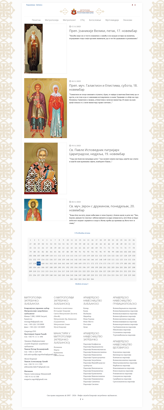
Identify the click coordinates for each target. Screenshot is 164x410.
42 (92, 244)
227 (104, 271)
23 (121, 240)
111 (55, 255)
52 (134, 244)
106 (34, 255)
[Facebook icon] (132, 5)
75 (121, 248)
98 (109, 251)
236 (34, 275)
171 (88, 263)
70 (101, 248)
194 (75, 267)
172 (92, 263)
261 (71, 279)
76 (125, 248)
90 (76, 251)
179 (121, 263)
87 (63, 251)
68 (92, 248)
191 (63, 267)
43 (96, 244)
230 (117, 271)
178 (117, 263)
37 (72, 244)
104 (133, 251)
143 (79, 259)
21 (113, 240)
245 (71, 275)
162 (51, 263)
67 (88, 248)
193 (71, 267)
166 (67, 263)
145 (88, 259)
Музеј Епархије (60, 327)
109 (46, 255)
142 (75, 259)
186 (42, 267)
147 (96, 259)
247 (79, 275)
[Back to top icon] (153, 405)
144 (84, 259)
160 (42, 263)
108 (42, 255)
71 (105, 248)
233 (129, 271)
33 (55, 244)
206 (125, 267)
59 (55, 248)
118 (84, 255)
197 (88, 267)
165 (63, 263)
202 (108, 267)
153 (121, 259)
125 (112, 255)
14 (84, 240)
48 (117, 244)
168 (75, 263)
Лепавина (58, 347)
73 (113, 248)
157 (30, 263)
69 (96, 248)
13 (80, 240)
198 (92, 267)
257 (121, 275)
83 (47, 251)
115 (71, 255)
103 (129, 251)
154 (125, 259)
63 (72, 248)
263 (79, 279)
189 (55, 267)
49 (121, 244)
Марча (56, 350)
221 (79, 271)
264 (84, 279)
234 (133, 271)
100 (117, 251)
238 (42, 275)
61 (63, 248)
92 (84, 251)
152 (117, 259)
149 (104, 259)
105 (30, 255)
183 (30, 267)
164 (59, 263)
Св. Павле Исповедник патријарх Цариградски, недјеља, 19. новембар (97, 152)
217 (63, 271)
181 (129, 263)
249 (88, 275)
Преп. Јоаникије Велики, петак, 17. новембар (103, 31)
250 (92, 275)
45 (105, 244)
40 (84, 244)
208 (133, 267)
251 (96, 275)
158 (34, 263)
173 (96, 263)
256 (117, 275)
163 (55, 263)
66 (84, 248)
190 (59, 267)
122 (100, 255)
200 (100, 267)
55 (39, 248)
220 (75, 271)
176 (108, 263)
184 (34, 267)
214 (51, 271)
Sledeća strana (81, 284)
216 (59, 271)
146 (92, 259)
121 (96, 255)
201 (104, 267)
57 (47, 248)
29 (39, 244)
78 (134, 248)
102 (125, 251)
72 (109, 248)
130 (133, 255)
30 (43, 244)
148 (100, 259)
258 (125, 275)
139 (63, 259)
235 (30, 275)
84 (51, 251)
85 (55, 251)
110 (51, 255)
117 (79, 255)
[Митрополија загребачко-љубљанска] (82, 11)
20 (109, 240)
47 (113, 244)
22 (117, 240)
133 (38, 259)
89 (72, 251)
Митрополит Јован (62, 324)
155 (129, 259)
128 (125, 255)
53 (30, 248)
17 (96, 240)
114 (67, 255)
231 (121, 271)
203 (112, 267)
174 (100, 263)
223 (88, 271)
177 (112, 263)
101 (121, 251)
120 (92, 255)
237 (38, 275)
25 (130, 240)
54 (35, 248)
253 (104, 275)
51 (130, 244)
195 (79, 267)
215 (55, 271)
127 (121, 255)
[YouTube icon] (135, 5)
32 (51, 244)
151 (112, 259)
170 (84, 263)
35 (63, 244)
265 (88, 279)
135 (46, 259)
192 (67, 267)
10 (68, 240)
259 (129, 275)
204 (117, 267)
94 (92, 251)
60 (59, 248)
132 (34, 259)
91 (80, 251)
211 (38, 271)
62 (68, 248)
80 (35, 251)
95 (96, 251)
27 (30, 244)
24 (125, 240)
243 (63, 275)
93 (88, 251)
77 (130, 248)
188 (51, 267)
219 (71, 271)
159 (38, 263)
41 (88, 244)
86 (59, 251)
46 (109, 244)
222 (84, 271)
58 (51, 248)
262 (75, 279)
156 (133, 259)
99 (113, 251)
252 (100, 275)
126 (117, 255)
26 (134, 240)
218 (67, 271)
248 (84, 275)
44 (101, 244)
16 (92, 240)
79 (30, 251)
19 (105, 240)
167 (71, 263)
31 (47, 244)
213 (46, 271)
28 (35, 244)
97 (105, 251)
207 (129, 267)
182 (133, 263)
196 (84, 267)
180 (125, 263)
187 (46, 267)
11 (72, 240)
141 (71, 259)
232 (125, 271)
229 (112, 271)
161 (46, 263)
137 (55, 259)
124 (108, 255)
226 (100, 271)
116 (75, 255)
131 (30, 259)
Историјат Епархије (62, 311)
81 (39, 251)
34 (59, 244)
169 (79, 263)
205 (121, 267)
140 (67, 259)
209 (30, 271)
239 (46, 275)
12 (76, 240)
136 (51, 259)
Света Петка (59, 355)
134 (42, 259)
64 (76, 248)
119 (88, 255)
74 (117, 248)
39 (80, 244)
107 (38, 255)
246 (75, 275)
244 (67, 275)
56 (43, 248)
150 (108, 259)
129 (129, 255)
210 (34, 271)
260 (133, 275)
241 (55, 275)
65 (80, 248)
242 (59, 275)
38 (76, 244)
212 (42, 271)
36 (68, 244)
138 (59, 259)
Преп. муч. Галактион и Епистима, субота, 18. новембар (103, 87)
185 (38, 267)
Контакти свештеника (63, 308)
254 (108, 275)
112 (59, 255)
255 (112, 275)
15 (88, 240)
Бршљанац (58, 352)
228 (108, 271)
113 (63, 255)
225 (96, 271)
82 (43, 251)
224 (92, 271)
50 (125, 244)
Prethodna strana (83, 233)
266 (92, 279)
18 (101, 240)
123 (104, 255)
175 (104, 263)
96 (101, 251)
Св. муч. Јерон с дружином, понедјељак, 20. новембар (102, 208)
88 (68, 251)
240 (51, 275)
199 (96, 267)
